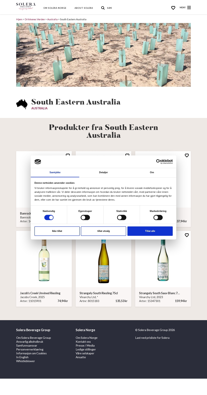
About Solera (84, 8)
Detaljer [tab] (103, 172)
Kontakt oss (83, 341)
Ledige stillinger (86, 349)
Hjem (19, 19)
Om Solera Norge (54, 8)
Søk (109, 8)
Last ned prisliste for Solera (152, 337)
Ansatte (81, 357)
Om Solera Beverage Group (33, 337)
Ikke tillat (57, 231)
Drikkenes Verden (35, 19)
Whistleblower (25, 361)
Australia (52, 19)
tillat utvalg (103, 231)
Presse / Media (85, 345)
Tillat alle (150, 231)
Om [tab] (152, 172)
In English (22, 357)
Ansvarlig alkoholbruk (29, 341)
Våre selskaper (85, 353)
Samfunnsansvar (26, 345)
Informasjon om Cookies (31, 353)
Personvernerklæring (29, 349)
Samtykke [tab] (55, 172)
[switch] (85, 217)
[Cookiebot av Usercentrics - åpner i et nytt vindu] (158, 161)
